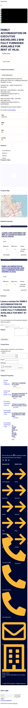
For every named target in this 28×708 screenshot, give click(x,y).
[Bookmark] (2, 58)
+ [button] (2, 197)
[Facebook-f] (3, 460)
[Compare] (6, 58)
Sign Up (15, 703)
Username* (18, 695)
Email (2, 359)
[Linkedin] (6, 460)
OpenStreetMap (19, 216)
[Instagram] (9, 460)
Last (17, 357)
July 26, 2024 (23, 254)
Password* (17, 697)
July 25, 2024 (23, 290)
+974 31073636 (11, 110)
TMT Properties (6, 254)
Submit (2, 370)
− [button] (2, 199)
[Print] (10, 58)
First (17, 355)
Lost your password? (6, 700)
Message (3, 363)
